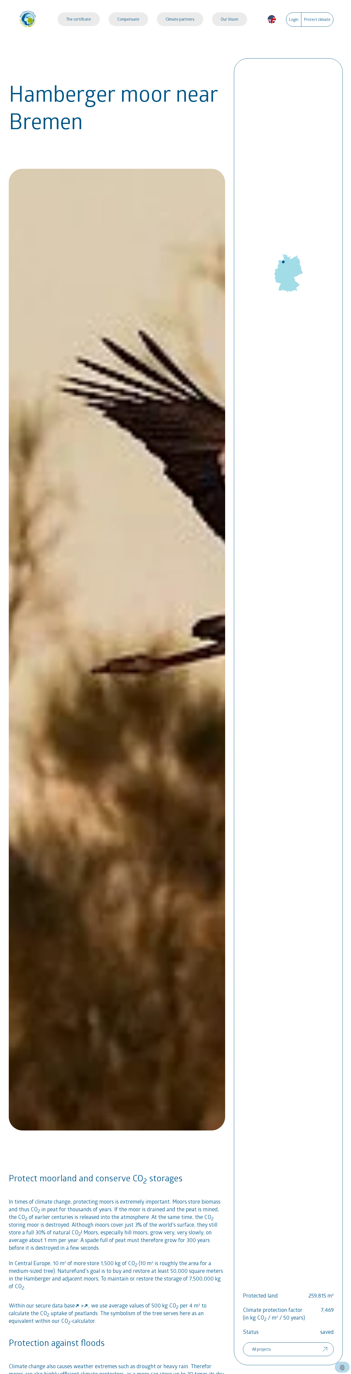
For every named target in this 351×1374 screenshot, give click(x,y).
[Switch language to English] (272, 19)
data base (63, 1305)
